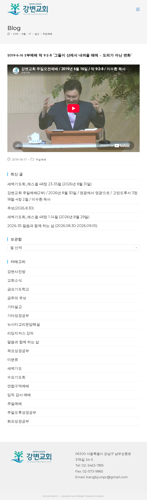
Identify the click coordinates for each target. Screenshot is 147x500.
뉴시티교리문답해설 (23, 324)
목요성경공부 (18, 351)
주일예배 (47, 33)
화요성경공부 (18, 421)
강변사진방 (16, 271)
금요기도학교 (18, 289)
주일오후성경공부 (21, 412)
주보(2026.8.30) (20, 208)
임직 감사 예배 (19, 395)
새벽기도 (14, 368)
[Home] (8, 33)
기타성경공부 (18, 315)
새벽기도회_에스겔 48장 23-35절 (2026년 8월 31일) (49, 184)
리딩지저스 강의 (20, 333)
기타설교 (14, 307)
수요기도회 (16, 377)
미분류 (12, 359)
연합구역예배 (18, 386)
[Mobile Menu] (138, 9)
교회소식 (14, 280)
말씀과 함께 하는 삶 (23, 342)
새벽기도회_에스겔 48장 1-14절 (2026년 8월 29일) (48, 217)
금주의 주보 (16, 298)
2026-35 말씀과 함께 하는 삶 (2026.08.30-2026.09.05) (52, 226)
